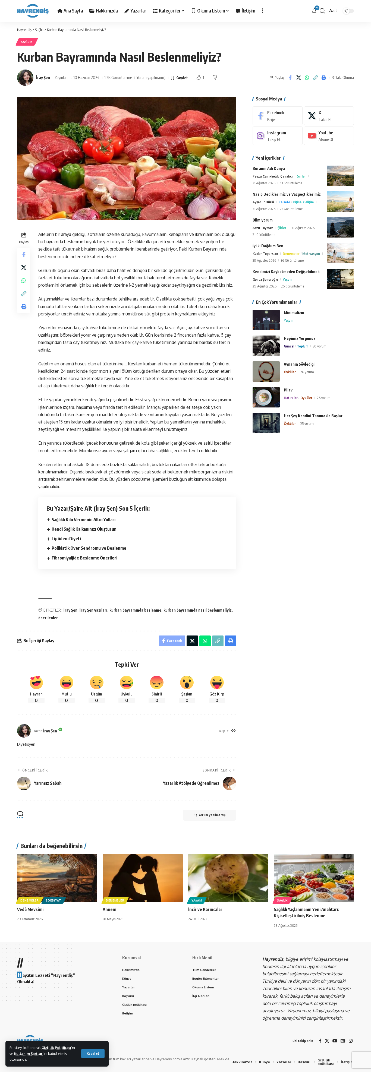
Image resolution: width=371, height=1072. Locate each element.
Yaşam (287, 279)
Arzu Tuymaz (263, 228)
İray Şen (43, 77)
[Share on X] (298, 77)
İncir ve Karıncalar (205, 909)
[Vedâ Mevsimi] (57, 878)
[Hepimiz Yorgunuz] (266, 346)
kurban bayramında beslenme (135, 610)
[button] (93, 1053)
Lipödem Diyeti (66, 538)
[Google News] (343, 1041)
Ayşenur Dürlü (263, 202)
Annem (109, 909)
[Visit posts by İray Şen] (25, 77)
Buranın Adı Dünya (269, 168)
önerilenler (48, 617)
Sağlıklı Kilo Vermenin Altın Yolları (83, 519)
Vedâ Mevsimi (30, 909)
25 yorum (307, 423)
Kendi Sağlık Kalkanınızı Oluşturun (84, 529)
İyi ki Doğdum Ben (268, 246)
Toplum (302, 346)
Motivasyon (311, 253)
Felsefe (284, 202)
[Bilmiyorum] (340, 227)
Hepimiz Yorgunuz (299, 338)
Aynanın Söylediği (299, 364)
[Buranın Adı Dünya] (340, 176)
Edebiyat (53, 900)
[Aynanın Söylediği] (266, 371)
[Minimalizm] (266, 320)
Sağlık (27, 42)
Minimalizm (294, 312)
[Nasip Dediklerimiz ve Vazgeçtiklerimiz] (340, 201)
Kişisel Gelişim (303, 202)
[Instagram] (278, 136)
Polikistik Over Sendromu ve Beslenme (89, 548)
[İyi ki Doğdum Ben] (340, 253)
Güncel (289, 346)
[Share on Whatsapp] (307, 77)
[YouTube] (335, 1041)
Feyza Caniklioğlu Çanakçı (273, 176)
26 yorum (307, 372)
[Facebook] (278, 115)
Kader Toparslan (265, 253)
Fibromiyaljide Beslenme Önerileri (84, 558)
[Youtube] (329, 136)
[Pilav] (266, 397)
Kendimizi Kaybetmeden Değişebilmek (286, 271)
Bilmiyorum (263, 220)
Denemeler (291, 253)
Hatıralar (291, 398)
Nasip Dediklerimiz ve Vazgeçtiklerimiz (287, 194)
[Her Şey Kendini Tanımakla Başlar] (266, 423)
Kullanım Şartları (28, 1053)
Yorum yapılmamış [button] (212, 815)
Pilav (288, 390)
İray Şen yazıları (93, 610)
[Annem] (143, 878)
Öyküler (290, 372)
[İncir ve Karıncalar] (228, 878)
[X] (329, 115)
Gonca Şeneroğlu (265, 279)
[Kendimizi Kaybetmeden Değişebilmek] (340, 279)
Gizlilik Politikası (56, 1047)
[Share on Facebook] (290, 77)
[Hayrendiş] (33, 11)
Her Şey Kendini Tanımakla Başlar (313, 415)
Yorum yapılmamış (151, 77)
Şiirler (301, 176)
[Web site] (233, 731)
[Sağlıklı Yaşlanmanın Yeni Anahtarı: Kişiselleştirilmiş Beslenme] (314, 878)
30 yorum (319, 346)
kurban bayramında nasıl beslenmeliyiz (198, 610)
